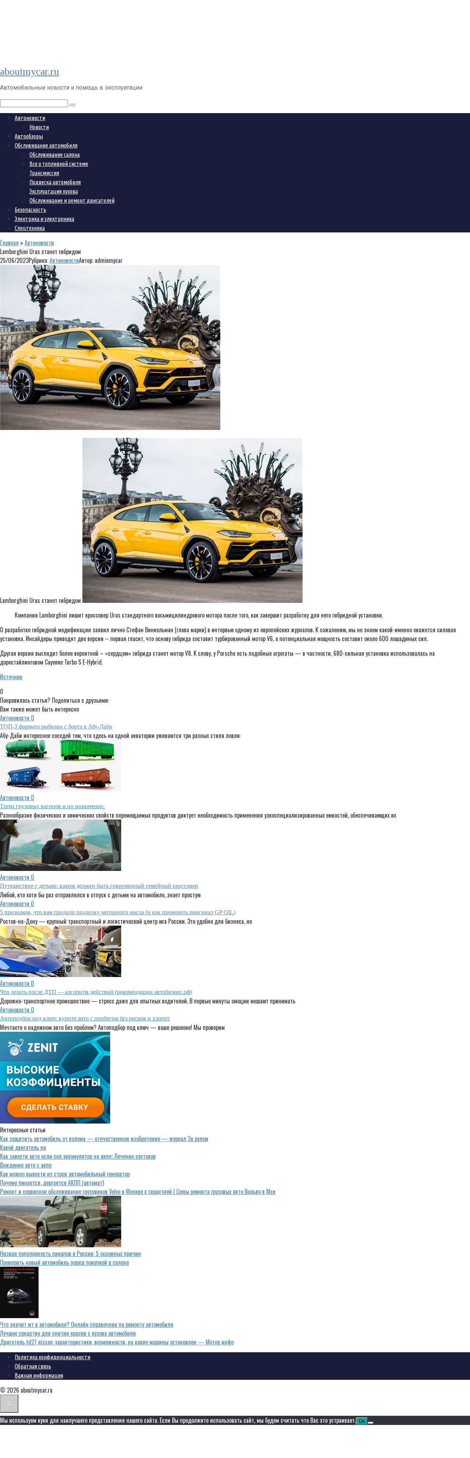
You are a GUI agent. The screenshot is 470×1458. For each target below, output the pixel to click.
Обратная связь (33, 1366)
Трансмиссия (44, 173)
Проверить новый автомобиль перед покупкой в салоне (64, 1262)
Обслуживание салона (54, 154)
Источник (11, 676)
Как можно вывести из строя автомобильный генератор (65, 1173)
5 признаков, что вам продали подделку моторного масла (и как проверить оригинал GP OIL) (117, 912)
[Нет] (370, 1423)
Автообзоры (29, 136)
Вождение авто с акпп (26, 1165)
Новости (39, 127)
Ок (362, 1421)
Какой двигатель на (23, 1147)
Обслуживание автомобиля (46, 145)
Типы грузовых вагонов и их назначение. (52, 806)
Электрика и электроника (44, 219)
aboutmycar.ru (29, 71)
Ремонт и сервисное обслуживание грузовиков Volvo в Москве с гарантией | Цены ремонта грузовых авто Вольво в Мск (137, 1191)
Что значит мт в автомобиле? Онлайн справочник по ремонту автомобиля (86, 1324)
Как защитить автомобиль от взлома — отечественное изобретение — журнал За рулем (104, 1138)
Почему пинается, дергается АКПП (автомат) (52, 1182)
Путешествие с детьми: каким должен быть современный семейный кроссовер (99, 886)
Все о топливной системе (58, 163)
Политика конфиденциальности (52, 1357)
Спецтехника (30, 228)
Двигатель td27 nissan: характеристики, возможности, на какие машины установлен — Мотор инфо (117, 1342)
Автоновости (30, 118)
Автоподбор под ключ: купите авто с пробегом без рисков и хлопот (85, 1018)
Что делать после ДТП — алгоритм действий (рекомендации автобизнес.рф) (96, 992)
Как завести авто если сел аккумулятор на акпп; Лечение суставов (78, 1156)
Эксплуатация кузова (53, 191)
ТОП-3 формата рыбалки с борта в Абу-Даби (56, 726)
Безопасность (30, 209)
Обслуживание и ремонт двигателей (72, 200)
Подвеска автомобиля (55, 182)
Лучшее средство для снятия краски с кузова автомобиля (68, 1333)
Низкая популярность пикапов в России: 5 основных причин (70, 1253)
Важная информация (39, 1375)
